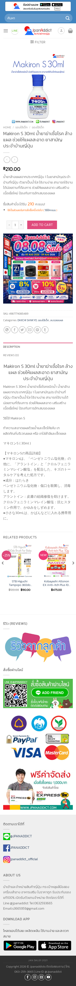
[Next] (73, 571)
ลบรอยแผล (56, 320)
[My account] (61, 30)
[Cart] (70, 30)
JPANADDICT (19, 847)
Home (7, 127)
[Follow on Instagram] (34, 977)
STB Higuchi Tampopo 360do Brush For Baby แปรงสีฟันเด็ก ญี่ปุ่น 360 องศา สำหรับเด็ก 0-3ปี (19, 583)
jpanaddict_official (24, 858)
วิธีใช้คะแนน (50, 210)
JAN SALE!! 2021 (38, 960)
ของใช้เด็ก (21, 127)
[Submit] (68, 18)
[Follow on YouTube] (48, 977)
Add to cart (42, 224)
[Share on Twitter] (22, 329)
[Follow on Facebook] (27, 977)
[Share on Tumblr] (45, 329)
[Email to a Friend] (29, 329)
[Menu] (5, 30)
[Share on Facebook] (14, 329)
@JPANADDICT (21, 836)
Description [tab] (11, 347)
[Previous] (3, 571)
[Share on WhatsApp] (7, 329)
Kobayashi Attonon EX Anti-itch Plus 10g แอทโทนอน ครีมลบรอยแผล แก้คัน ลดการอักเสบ (56, 583)
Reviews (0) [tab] (11, 355)
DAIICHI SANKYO (27, 320)
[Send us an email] (41, 977)
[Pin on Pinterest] (37, 329)
